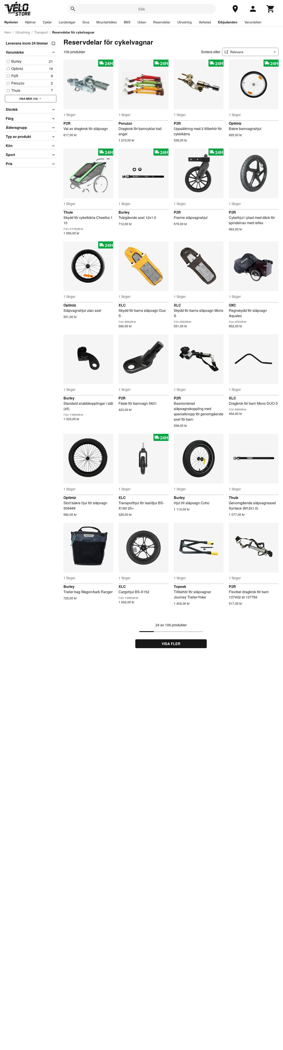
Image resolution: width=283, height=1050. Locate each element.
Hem (7, 32)
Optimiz (235, 123)
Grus (85, 22)
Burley (124, 212)
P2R (67, 123)
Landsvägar (67, 22)
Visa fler (171, 643)
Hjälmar (30, 22)
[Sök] (73, 9)
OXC (232, 305)
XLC (122, 305)
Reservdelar (161, 22)
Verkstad (205, 22)
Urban (142, 22)
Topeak (180, 586)
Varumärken (253, 22)
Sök (141, 9)
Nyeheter (11, 22)
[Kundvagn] (270, 8)
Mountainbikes (106, 22)
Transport (41, 32)
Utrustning (184, 22)
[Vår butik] (235, 8)
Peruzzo (125, 123)
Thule (68, 212)
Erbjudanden (227, 22)
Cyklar (47, 22)
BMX (127, 22)
